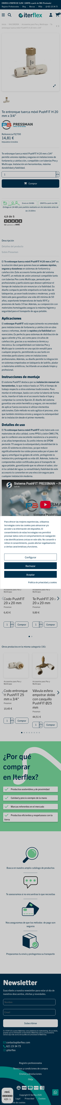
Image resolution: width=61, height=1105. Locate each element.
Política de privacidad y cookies (42, 582)
